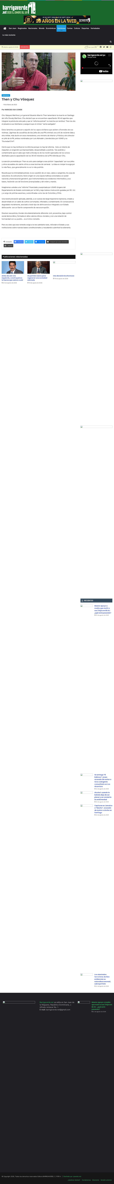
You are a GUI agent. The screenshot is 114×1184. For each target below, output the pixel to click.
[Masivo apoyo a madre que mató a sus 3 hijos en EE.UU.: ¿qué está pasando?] (86, 688)
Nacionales (32, 28)
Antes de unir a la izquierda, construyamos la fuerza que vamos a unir (12, 278)
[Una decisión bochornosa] (64, 267)
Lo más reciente (8, 35)
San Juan (12, 28)
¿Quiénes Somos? (74, 1180)
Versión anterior (106, 1180)
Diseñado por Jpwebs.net (72, 1176)
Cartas (69, 28)
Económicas (51, 28)
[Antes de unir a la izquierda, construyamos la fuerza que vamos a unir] (13, 267)
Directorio (95, 1180)
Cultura (77, 28)
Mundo (41, 28)
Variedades (95, 28)
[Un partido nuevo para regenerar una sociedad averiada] (38, 267)
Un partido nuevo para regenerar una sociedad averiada (37, 278)
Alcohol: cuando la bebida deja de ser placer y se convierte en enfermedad (102, 796)
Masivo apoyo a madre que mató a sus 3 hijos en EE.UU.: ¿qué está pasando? (102, 609)
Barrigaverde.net (47, 1002)
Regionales (22, 28)
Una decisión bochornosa (63, 276)
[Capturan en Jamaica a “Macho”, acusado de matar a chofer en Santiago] (86, 888)
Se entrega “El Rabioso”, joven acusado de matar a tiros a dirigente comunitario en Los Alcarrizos (102, 781)
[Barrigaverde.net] (19, 7)
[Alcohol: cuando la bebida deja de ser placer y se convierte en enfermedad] (86, 795)
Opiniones (61, 28)
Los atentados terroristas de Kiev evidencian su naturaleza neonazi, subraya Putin (102, 979)
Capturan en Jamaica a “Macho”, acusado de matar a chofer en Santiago (103, 809)
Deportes (85, 28)
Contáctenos (86, 1180)
